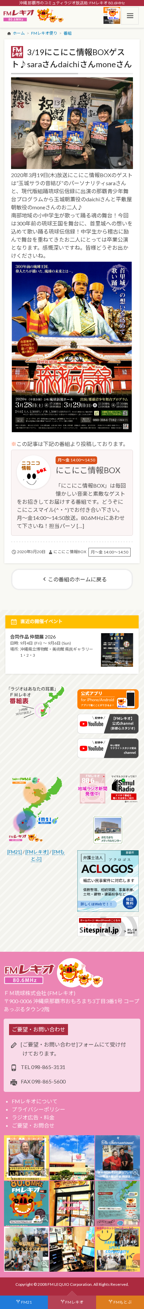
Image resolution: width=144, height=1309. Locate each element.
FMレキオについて (35, 1101)
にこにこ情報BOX (88, 470)
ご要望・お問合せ (33, 1125)
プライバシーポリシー (38, 1109)
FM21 (26, 1302)
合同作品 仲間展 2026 (33, 637)
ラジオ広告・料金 (33, 1117)
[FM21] (14, 852)
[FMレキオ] (37, 852)
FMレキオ (74, 1302)
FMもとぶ (123, 1302)
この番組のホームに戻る (77, 579)
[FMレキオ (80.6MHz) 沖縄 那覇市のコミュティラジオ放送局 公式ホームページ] (34, 15)
